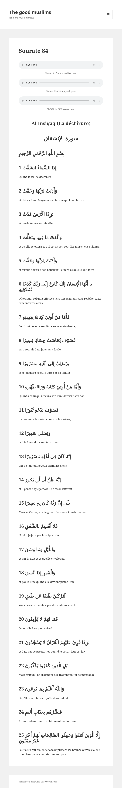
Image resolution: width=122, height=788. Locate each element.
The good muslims (30, 12)
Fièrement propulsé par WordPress (38, 781)
